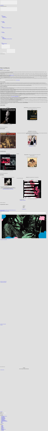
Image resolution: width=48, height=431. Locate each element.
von (14, 96)
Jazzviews (2, 427)
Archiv (0, 413)
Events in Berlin (2, 21)
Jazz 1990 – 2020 (4, 38)
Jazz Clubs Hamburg (3, 417)
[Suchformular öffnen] (5, 46)
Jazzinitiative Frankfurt (3, 418)
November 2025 (8, 238)
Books (3, 27)
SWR (1, 422)
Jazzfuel (2, 426)
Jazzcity (2, 428)
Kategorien (1, 412)
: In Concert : (1, 411)
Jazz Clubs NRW (2, 416)
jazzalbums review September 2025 (3, 281)
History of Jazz (1, 69)
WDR (1, 421)
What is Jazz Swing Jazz (2, 210)
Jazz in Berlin (3, 22)
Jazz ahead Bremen (3, 419)
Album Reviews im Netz (4, 17)
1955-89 (3, 37)
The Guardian (2, 430)
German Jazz (3, 32)
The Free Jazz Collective (3, 429)
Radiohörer (2, 425)
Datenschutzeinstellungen (4, 43)
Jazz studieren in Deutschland (4, 420)
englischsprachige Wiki (11, 75)
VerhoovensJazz (2, 5)
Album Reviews (3, 16)
